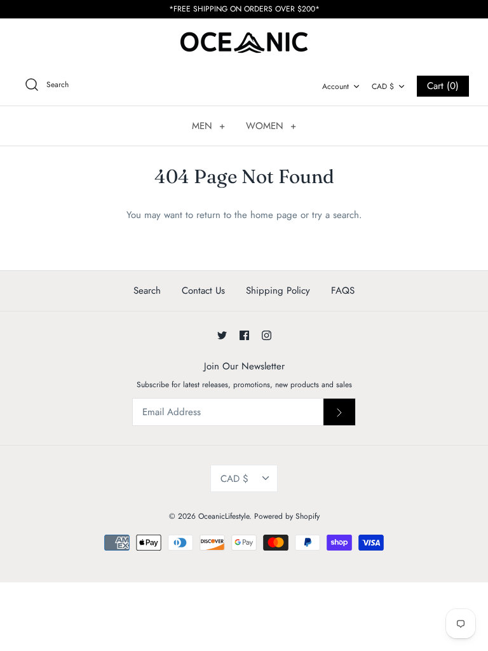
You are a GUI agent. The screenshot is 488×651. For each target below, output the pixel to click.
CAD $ (383, 86)
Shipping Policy (278, 291)
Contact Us (203, 291)
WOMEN (271, 126)
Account (335, 86)
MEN (208, 126)
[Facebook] (244, 335)
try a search (335, 215)
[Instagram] (266, 335)
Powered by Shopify (287, 516)
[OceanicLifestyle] (244, 42)
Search (147, 291)
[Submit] (339, 412)
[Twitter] (222, 335)
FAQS (343, 291)
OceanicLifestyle (223, 516)
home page (273, 215)
